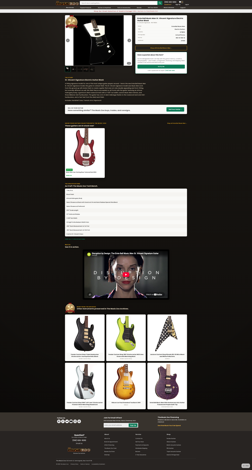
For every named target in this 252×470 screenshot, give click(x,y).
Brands (139, 7)
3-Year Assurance (140, 455)
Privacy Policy (74, 464)
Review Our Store (109, 451)
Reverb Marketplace (59, 421)
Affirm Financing (109, 445)
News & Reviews (169, 7)
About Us (107, 438)
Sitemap (107, 455)
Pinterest (79, 421)
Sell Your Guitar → (175, 109)
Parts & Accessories (124, 7)
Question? (167, 4)
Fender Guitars (171, 438)
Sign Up (178, 4)
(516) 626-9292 (170, 2)
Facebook (63, 421)
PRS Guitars (170, 448)
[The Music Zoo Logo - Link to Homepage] (67, 3)
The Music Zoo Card (110, 448)
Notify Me (161, 66)
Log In (187, 4)
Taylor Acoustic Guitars (174, 451)
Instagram (75, 421)
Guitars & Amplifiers (104, 7)
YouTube (71, 421)
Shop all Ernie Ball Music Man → (161, 48)
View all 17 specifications (75, 239)
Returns (137, 451)
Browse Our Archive (79, 453)
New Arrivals (70, 7)
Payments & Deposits (142, 445)
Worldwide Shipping (141, 448)
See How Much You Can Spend (169, 426)
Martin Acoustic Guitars (174, 445)
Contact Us (138, 438)
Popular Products (85, 7)
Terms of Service (85, 464)
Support (183, 7)
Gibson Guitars (171, 442)
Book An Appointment (111, 442)
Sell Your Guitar (153, 7)
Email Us (79, 443)
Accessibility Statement (98, 464)
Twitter (67, 421)
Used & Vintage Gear (173, 455)
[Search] (159, 3)
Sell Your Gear (139, 442)
